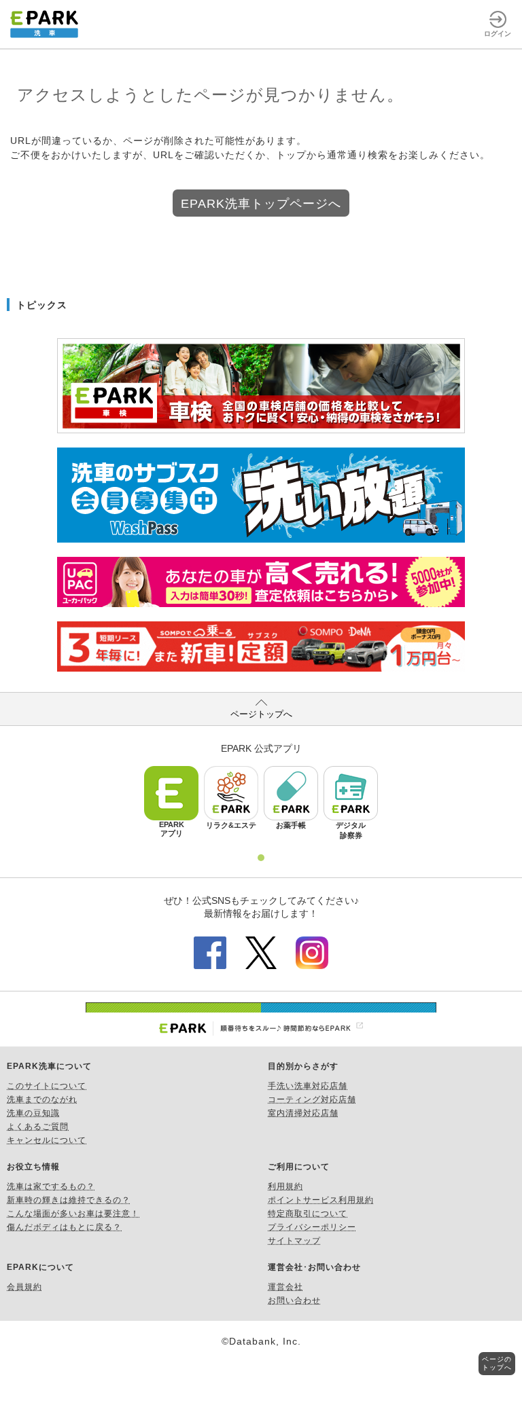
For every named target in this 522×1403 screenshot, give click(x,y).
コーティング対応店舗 (312, 1099)
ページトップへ (261, 714)
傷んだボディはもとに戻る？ (64, 1227)
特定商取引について (307, 1213)
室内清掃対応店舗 (303, 1113)
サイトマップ (294, 1240)
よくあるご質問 (38, 1126)
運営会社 (285, 1287)
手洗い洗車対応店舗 (307, 1086)
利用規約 (285, 1186)
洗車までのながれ (42, 1099)
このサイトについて (46, 1086)
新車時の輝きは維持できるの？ (68, 1200)
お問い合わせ (294, 1300)
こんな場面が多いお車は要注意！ (73, 1213)
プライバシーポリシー (312, 1227)
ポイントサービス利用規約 (321, 1200)
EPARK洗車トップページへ (261, 204)
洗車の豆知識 (33, 1113)
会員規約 (24, 1287)
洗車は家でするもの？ (51, 1186)
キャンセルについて (46, 1140)
